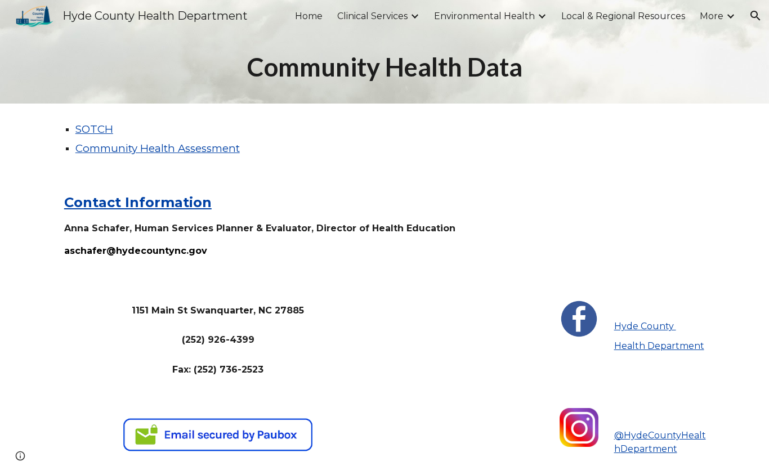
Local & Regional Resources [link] (623, 16)
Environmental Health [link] (484, 16)
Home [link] (309, 16)
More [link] (711, 16)
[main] (384, 67)
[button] (755, 15)
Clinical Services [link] (372, 16)
